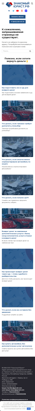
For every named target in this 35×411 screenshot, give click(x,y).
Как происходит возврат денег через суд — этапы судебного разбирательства (15, 274)
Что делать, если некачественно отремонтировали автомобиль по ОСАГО (16, 162)
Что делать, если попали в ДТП (15, 198)
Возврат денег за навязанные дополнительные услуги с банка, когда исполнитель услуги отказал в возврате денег (17, 234)
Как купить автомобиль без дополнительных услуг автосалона (17, 345)
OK (29, 408)
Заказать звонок (17, 17)
